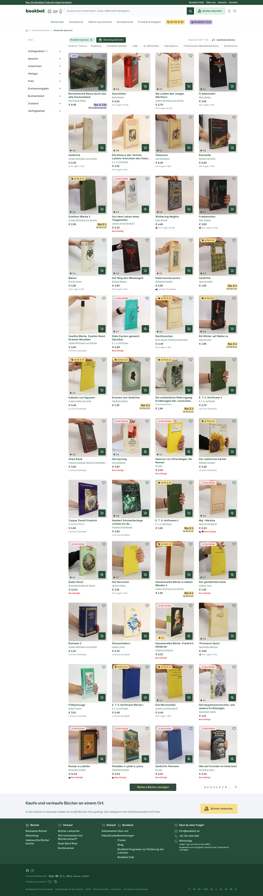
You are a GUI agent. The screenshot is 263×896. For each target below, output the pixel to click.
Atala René (75, 459)
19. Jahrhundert (151, 46)
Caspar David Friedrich (82, 520)
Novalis (158, 466)
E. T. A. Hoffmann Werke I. (128, 704)
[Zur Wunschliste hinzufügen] (104, 56)
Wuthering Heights (167, 216)
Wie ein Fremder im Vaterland (218, 766)
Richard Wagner (119, 282)
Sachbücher (76, 22)
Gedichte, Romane (167, 766)
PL (236, 889)
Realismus (96, 46)
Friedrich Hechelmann (122, 527)
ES (211, 889)
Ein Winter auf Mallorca (213, 336)
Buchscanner (66, 848)
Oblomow (161, 155)
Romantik (205, 155)
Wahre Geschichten (100, 22)
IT (216, 889)
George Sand (205, 340)
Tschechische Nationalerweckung (201, 46)
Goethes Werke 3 (79, 216)
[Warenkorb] (234, 11)
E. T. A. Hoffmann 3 (210, 397)
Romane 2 (74, 643)
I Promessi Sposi (209, 643)
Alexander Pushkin (164, 282)
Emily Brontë (118, 97)
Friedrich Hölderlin (164, 650)
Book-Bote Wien (68, 843)
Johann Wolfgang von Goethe (169, 101)
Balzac (72, 278)
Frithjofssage (76, 704)
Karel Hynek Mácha (208, 524)
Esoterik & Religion (149, 22)
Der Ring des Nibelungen (127, 278)
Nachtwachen (164, 336)
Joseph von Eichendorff (123, 224)
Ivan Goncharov (162, 159)
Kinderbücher (125, 22)
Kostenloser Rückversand (136, 889)
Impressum (116, 889)
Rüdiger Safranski (207, 159)
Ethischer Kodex (101, 889)
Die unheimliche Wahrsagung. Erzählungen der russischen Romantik (174, 401)
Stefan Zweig (75, 282)
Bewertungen (125, 835)
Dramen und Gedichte (126, 397)
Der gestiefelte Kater (212, 582)
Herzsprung (119, 459)
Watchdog (32, 835)
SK (194, 889)
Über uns (122, 831)
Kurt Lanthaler (119, 463)
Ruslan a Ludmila (79, 766)
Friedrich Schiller (120, 401)
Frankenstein (207, 93)
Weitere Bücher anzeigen (153, 787)
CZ (189, 889)
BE (231, 889)
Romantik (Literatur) (117, 46)
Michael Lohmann (207, 463)
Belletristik (57, 22)
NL (221, 889)
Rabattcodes (109, 835)
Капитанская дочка (167, 278)
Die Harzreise (120, 582)
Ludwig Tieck (205, 586)
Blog (120, 844)
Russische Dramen (233, 46)
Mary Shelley (205, 97)
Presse (121, 840)
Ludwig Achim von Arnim (79, 401)
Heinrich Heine (206, 282)
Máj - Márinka (207, 520)
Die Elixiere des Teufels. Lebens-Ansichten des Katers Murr (131, 158)
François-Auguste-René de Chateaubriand (87, 463)
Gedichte (74, 155)
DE (199, 889)
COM (205, 889)
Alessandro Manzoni (208, 647)
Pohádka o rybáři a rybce (127, 766)
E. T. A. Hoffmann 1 (166, 520)
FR (226, 889)
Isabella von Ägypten (81, 397)
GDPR (88, 889)
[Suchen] (190, 11)
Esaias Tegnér (75, 708)
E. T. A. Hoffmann (120, 162)
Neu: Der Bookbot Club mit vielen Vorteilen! (49, 2)
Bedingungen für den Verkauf (69, 889)
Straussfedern (121, 643)
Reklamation (109, 831)
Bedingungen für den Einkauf (39, 889)
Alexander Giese (206, 770)
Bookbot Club (125, 857)
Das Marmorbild (165, 704)
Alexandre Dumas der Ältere (81, 586)
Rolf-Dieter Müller (77, 101)
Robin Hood (75, 582)
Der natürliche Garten (212, 459)
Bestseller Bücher (36, 831)
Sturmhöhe (119, 93)
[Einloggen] (229, 11)
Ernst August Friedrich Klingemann (171, 340)
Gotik (135, 46)
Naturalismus (171, 46)
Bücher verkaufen (69, 831)
